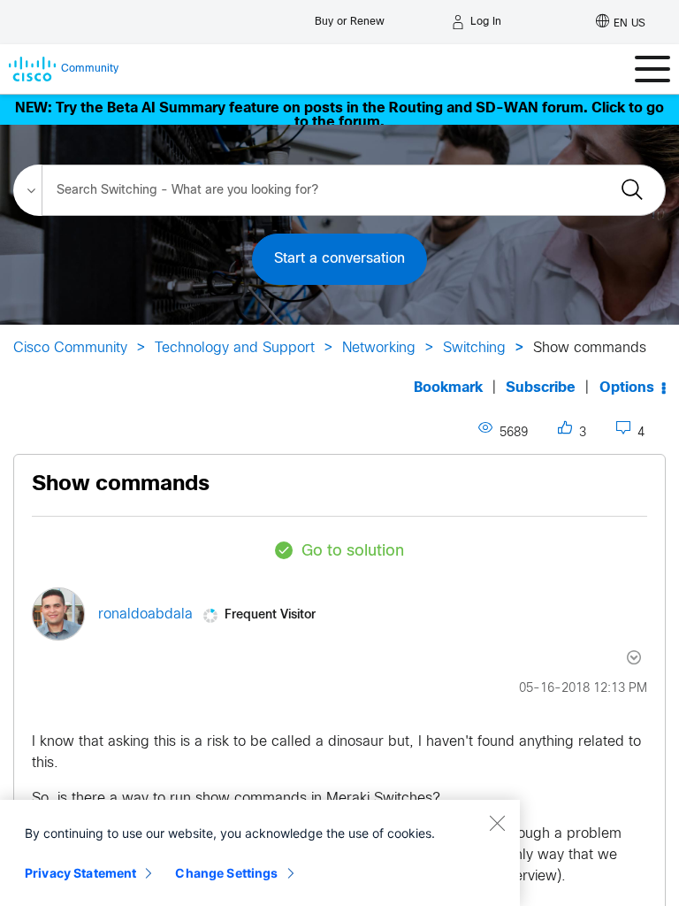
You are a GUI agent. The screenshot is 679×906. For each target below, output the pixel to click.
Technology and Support (235, 348)
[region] (260, 853)
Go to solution (352, 551)
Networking (379, 348)
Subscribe (541, 388)
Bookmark (448, 388)
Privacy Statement (80, 872)
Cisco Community (70, 348)
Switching (474, 348)
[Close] (497, 823)
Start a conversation (339, 258)
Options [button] (626, 388)
